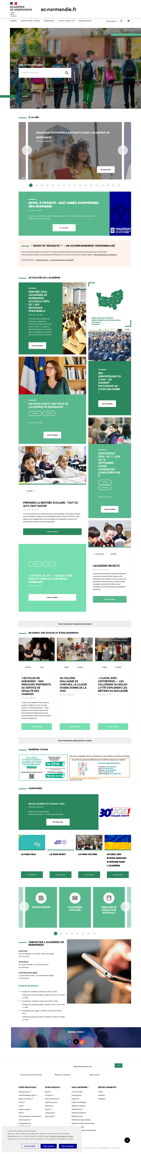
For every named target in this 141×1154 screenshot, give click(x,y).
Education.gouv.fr (25, 1092)
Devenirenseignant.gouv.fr (28, 1095)
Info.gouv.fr (49, 1095)
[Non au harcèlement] (43, 780)
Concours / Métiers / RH (66, 21)
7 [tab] (63, 185)
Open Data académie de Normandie (84, 1130)
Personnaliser (30, 1146)
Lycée (52, 91)
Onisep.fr (22, 1102)
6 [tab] (58, 185)
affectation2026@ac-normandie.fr (105, 255)
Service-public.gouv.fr (52, 1099)
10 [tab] (80, 185)
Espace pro (75, 1099)
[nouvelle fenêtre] (75, 907)
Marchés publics (95, 1075)
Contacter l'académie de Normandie (31, 1075)
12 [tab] (91, 185)
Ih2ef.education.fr (25, 1120)
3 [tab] (41, 185)
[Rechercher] (121, 21)
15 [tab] (108, 185)
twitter (76, 1041)
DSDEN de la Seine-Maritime (81, 1120)
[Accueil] (21, 9)
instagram (82, 1041)
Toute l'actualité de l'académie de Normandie (74, 624)
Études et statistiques (79, 1102)
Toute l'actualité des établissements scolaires (75, 740)
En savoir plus (64, 227)
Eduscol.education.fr (26, 1099)
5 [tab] (52, 185)
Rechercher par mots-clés (83, 1066)
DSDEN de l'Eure (77, 1109)
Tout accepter (68, 1146)
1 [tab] (31, 185)
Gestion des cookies (90, 1148)
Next (123, 150)
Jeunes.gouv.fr (50, 1113)
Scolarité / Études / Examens (30, 21)
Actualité (25, 96)
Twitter (100, 1092)
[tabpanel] (75, 150)
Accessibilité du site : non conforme (109, 1148)
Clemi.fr (21, 1113)
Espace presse (76, 1095)
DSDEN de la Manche (79, 1113)
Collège (38, 91)
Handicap (66, 91)
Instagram (101, 1099)
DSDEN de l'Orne (77, 1116)
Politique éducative (85, 21)
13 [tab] (97, 185)
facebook (69, 1041)
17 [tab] (119, 185)
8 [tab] (69, 185)
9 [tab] (74, 185)
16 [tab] (113, 185)
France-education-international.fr (30, 1116)
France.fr (48, 1109)
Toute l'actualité (77, 1092)
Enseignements (49, 21)
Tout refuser (48, 1146)
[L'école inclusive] (99, 780)
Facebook (101, 1095)
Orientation (105, 487)
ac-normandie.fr (59, 9)
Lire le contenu (37, 345)
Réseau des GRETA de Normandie (83, 1123)
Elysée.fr (48, 1092)
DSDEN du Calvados (78, 1106)
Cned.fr (21, 1106)
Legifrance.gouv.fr (51, 1102)
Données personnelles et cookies (61, 1136)
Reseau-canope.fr (25, 1109)
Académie (13, 21)
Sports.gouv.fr (50, 1116)
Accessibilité (128, 21)
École (25, 91)
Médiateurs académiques (62, 1075)
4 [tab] (47, 185)
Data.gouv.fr (49, 1106)
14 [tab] (102, 185)
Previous (27, 150)
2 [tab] (36, 185)
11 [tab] (85, 185)
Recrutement (99, 554)
